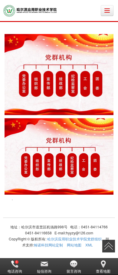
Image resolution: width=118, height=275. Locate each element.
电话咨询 (15, 270)
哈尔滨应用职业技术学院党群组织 (74, 238)
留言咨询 (74, 270)
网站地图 (74, 244)
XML (89, 244)
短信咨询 (44, 270)
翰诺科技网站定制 (48, 244)
